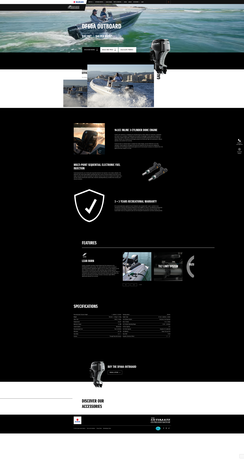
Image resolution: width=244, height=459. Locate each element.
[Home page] (78, 2)
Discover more (89, 50)
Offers (125, 2)
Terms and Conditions (91, 428)
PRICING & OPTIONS (114, 372)
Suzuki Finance (109, 2)
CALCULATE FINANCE (126, 50)
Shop (142, 2)
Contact (130, 2)
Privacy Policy (99, 428)
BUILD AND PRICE (107, 50)
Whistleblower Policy (107, 428)
